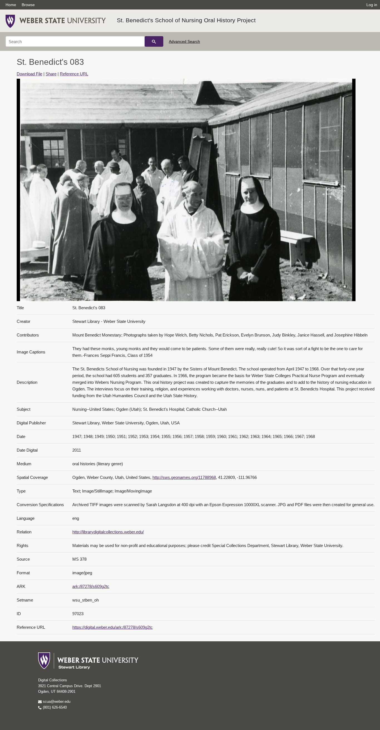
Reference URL (74, 73)
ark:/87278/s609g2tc (90, 586)
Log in (371, 5)
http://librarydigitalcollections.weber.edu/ (108, 531)
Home (11, 5)
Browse (28, 5)
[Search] (154, 41)
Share (51, 73)
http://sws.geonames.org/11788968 (184, 477)
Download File (29, 73)
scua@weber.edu (56, 701)
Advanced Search (184, 41)
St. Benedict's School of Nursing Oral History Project (186, 20)
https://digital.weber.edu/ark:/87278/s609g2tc (112, 627)
